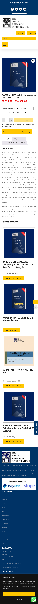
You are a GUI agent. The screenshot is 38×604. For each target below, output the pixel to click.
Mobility (28, 124)
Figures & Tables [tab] (21, 143)
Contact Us (5, 540)
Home (3, 52)
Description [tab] (7, 139)
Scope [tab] (22, 139)
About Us (4, 499)
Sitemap (4, 527)
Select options (13, 278)
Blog (3, 511)
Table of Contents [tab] (9, 143)
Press (3, 531)
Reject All (19, 599)
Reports (4, 507)
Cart (30, 33)
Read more (11, 330)
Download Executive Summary (16, 132)
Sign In (20, 33)
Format (4, 105)
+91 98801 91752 (14, 2)
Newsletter (5, 523)
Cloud (23, 124)
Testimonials (5, 536)
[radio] (10, 108)
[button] (33, 61)
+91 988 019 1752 (17, 563)
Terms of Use (5, 519)
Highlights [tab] (16, 139)
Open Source (9, 52)
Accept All (19, 594)
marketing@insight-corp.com (19, 4)
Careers (4, 503)
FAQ (3, 544)
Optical (8, 126)
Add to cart (23, 120)
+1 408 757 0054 (24, 2)
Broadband (18, 124)
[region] (19, 589)
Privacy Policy (6, 515)
